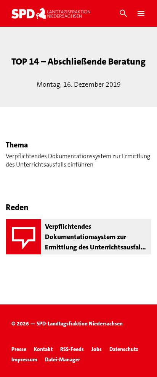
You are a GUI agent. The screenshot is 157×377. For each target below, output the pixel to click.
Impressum (24, 359)
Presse (18, 349)
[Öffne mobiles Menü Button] (141, 13)
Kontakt (43, 349)
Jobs (96, 349)
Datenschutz (123, 349)
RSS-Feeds (72, 349)
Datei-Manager (62, 359)
